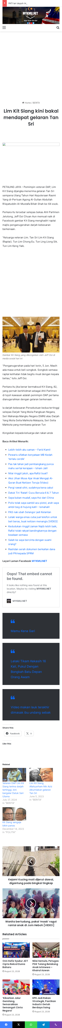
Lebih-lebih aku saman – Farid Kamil (29, 449)
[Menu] (4, 27)
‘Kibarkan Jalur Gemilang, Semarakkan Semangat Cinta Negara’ (12, 1004)
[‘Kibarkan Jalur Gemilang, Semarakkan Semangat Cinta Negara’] (16, 987)
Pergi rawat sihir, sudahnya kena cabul (30, 487)
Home (27, 102)
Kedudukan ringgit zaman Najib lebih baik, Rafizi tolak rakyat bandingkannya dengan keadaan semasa (32, 530)
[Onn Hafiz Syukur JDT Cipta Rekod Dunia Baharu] (16, 950)
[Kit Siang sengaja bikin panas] (14, 814)
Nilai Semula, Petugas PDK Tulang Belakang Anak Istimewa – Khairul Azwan (45, 965)
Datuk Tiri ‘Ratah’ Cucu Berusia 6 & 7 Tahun (33, 492)
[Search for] (58, 27)
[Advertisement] (31, 65)
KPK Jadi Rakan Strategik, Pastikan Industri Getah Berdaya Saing (44, 1002)
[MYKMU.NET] (31, 15)
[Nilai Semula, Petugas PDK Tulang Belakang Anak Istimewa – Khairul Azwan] (46, 950)
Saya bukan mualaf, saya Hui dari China (31, 497)
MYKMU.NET (39, 561)
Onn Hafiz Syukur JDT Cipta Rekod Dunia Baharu (15, 964)
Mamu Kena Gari (23, 631)
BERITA (36, 102)
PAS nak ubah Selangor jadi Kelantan (29, 512)
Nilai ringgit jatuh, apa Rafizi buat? (28, 473)
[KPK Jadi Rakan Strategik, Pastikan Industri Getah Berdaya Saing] (46, 987)
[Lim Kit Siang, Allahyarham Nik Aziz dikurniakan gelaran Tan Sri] (41, 774)
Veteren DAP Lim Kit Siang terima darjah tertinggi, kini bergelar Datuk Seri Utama (13, 790)
